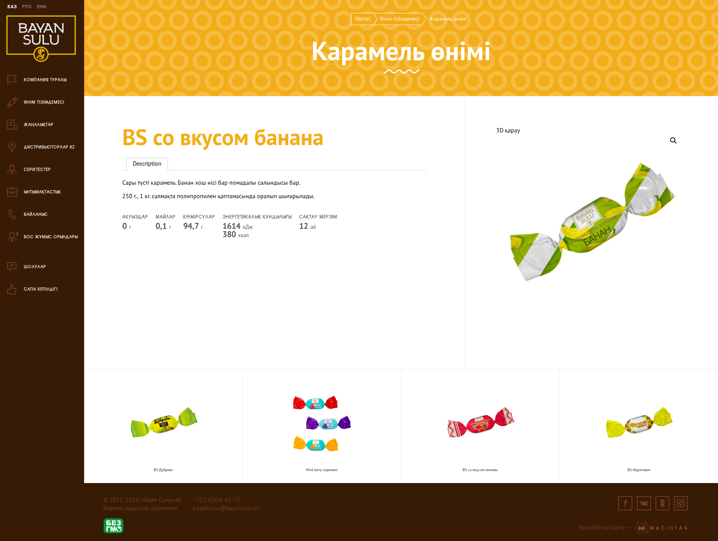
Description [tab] (147, 164)
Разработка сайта (602, 528)
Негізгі (362, 19)
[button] (673, 140)
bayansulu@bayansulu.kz (226, 508)
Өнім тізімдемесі (399, 19)
